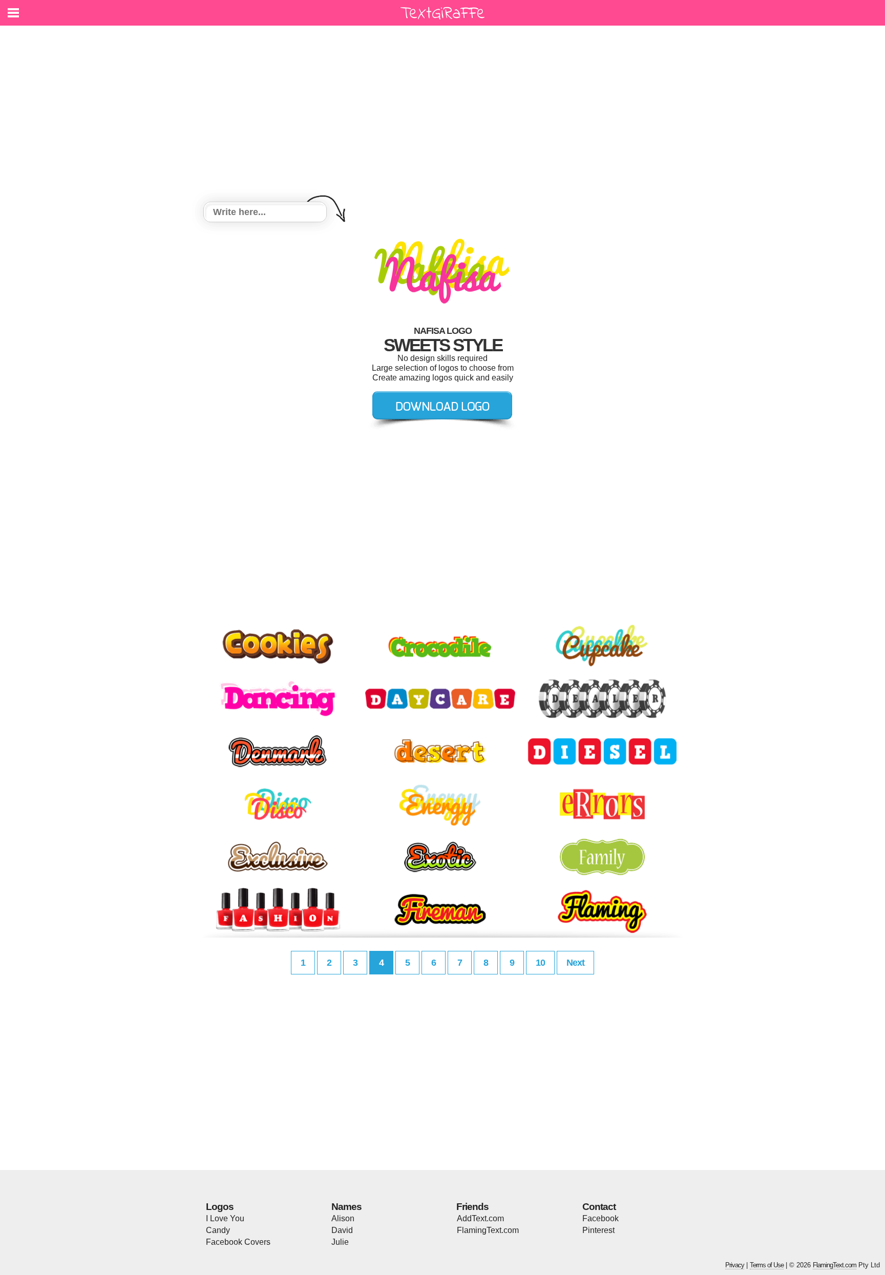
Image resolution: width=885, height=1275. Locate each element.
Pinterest (598, 1230)
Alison (342, 1218)
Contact (599, 1206)
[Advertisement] (442, 115)
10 (540, 963)
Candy (218, 1230)
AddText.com (480, 1218)
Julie (340, 1242)
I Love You (225, 1218)
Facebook (600, 1218)
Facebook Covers (238, 1242)
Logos (220, 1206)
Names (346, 1206)
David (342, 1230)
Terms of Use (767, 1265)
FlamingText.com (488, 1230)
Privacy (734, 1265)
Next (575, 963)
